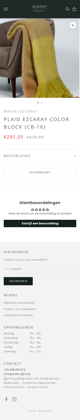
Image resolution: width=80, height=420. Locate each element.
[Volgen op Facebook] (6, 399)
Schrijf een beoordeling (40, 223)
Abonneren (18, 281)
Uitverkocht (40, 172)
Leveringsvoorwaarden (18, 315)
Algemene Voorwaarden (19, 303)
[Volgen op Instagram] (14, 399)
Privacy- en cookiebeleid (20, 309)
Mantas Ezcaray (20, 111)
